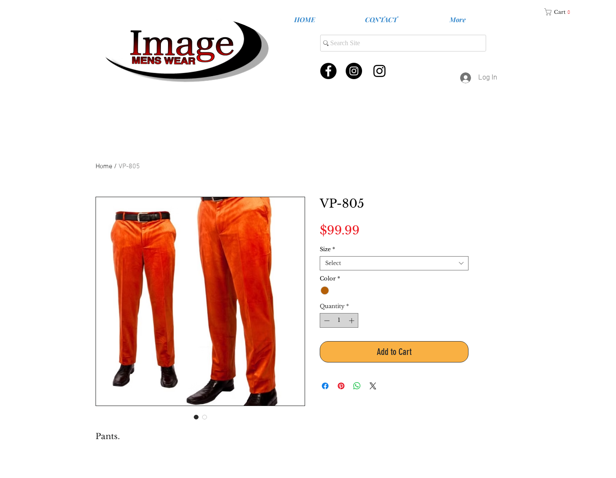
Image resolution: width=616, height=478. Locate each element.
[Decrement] (326, 321)
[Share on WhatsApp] (357, 386)
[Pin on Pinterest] (341, 386)
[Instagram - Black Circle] (354, 71)
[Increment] (352, 321)
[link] (560, 11)
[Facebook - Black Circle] (328, 71)
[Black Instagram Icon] (379, 71)
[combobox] (394, 263)
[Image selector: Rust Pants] (196, 417)
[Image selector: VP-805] (204, 417)
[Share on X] (373, 386)
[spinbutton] (339, 321)
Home (104, 166)
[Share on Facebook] (325, 386)
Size (327, 249)
